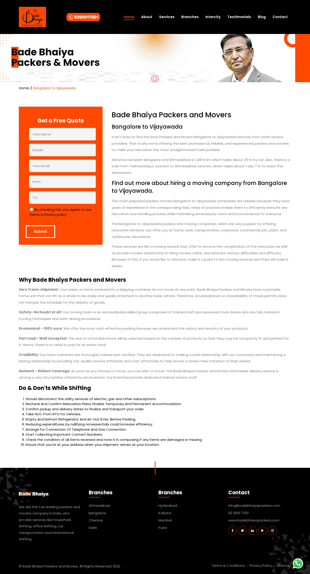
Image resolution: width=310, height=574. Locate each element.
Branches (190, 16)
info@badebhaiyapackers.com (254, 505)
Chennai (96, 520)
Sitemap (284, 565)
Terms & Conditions (228, 565)
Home (129, 16)
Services (167, 16)
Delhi (93, 527)
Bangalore (97, 513)
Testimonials (239, 16)
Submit (40, 231)
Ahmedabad (99, 505)
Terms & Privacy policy (47, 214)
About (146, 16)
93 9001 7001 (238, 513)
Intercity (213, 16)
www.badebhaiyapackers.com (253, 520)
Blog (262, 16)
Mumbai (165, 520)
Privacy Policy (261, 565)
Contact (280, 16)
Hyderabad (167, 505)
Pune (162, 527)
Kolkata (164, 513)
